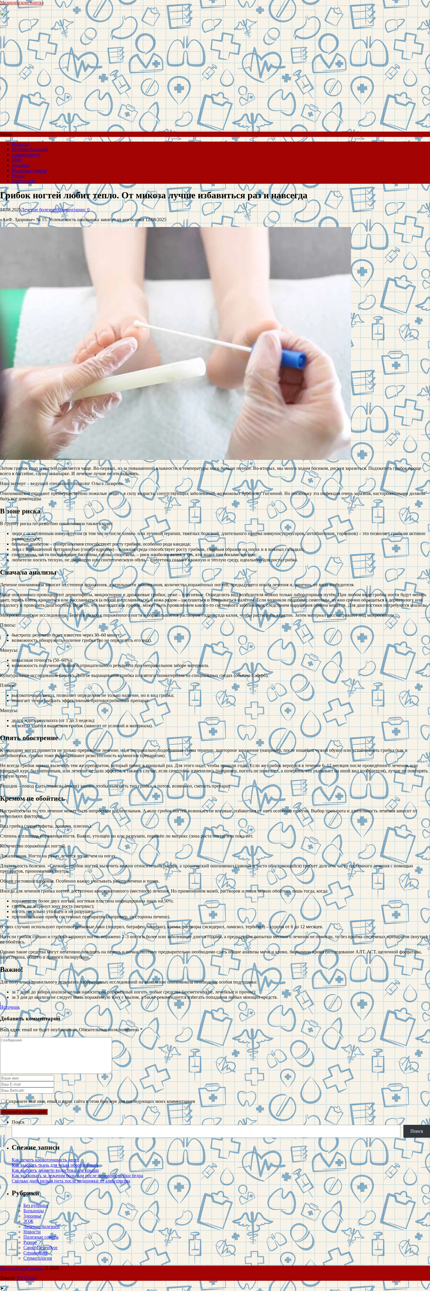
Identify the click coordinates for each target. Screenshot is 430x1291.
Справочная (35, 1252)
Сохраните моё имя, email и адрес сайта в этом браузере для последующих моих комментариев (100, 1101)
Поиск (18, 1122)
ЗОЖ (17, 159)
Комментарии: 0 (73, 209)
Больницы (33, 1210)
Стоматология (26, 154)
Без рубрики (35, 1205)
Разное (18, 175)
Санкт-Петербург (40, 1247)
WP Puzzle (26, 1277)
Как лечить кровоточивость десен (45, 1159)
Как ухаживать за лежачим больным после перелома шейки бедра (77, 1175)
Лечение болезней (30, 149)
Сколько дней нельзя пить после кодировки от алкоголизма (71, 1180)
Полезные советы (29, 170)
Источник (10, 1007)
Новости (20, 144)
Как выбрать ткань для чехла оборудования (55, 1165)
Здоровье (21, 165)
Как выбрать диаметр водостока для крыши (55, 1170)
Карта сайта (23, 180)
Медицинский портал (22, 2)
